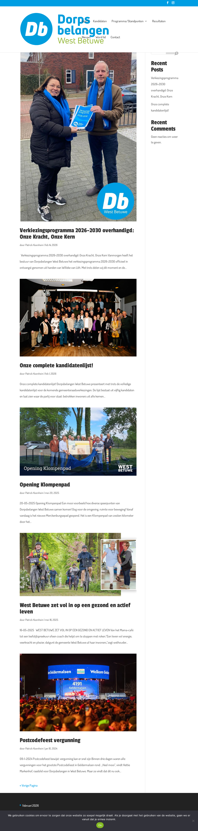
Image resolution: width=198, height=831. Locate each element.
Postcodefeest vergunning (50, 740)
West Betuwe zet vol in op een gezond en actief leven (75, 608)
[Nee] (193, 821)
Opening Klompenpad (45, 484)
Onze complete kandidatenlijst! (56, 365)
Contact (115, 37)
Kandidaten (100, 21)
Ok (100, 825)
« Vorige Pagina (29, 785)
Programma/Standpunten (127, 21)
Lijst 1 (85, 21)
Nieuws (86, 37)
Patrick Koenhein (34, 245)
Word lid (101, 37)
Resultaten (159, 21)
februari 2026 (30, 805)
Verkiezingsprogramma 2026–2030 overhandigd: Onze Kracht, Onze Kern (77, 233)
